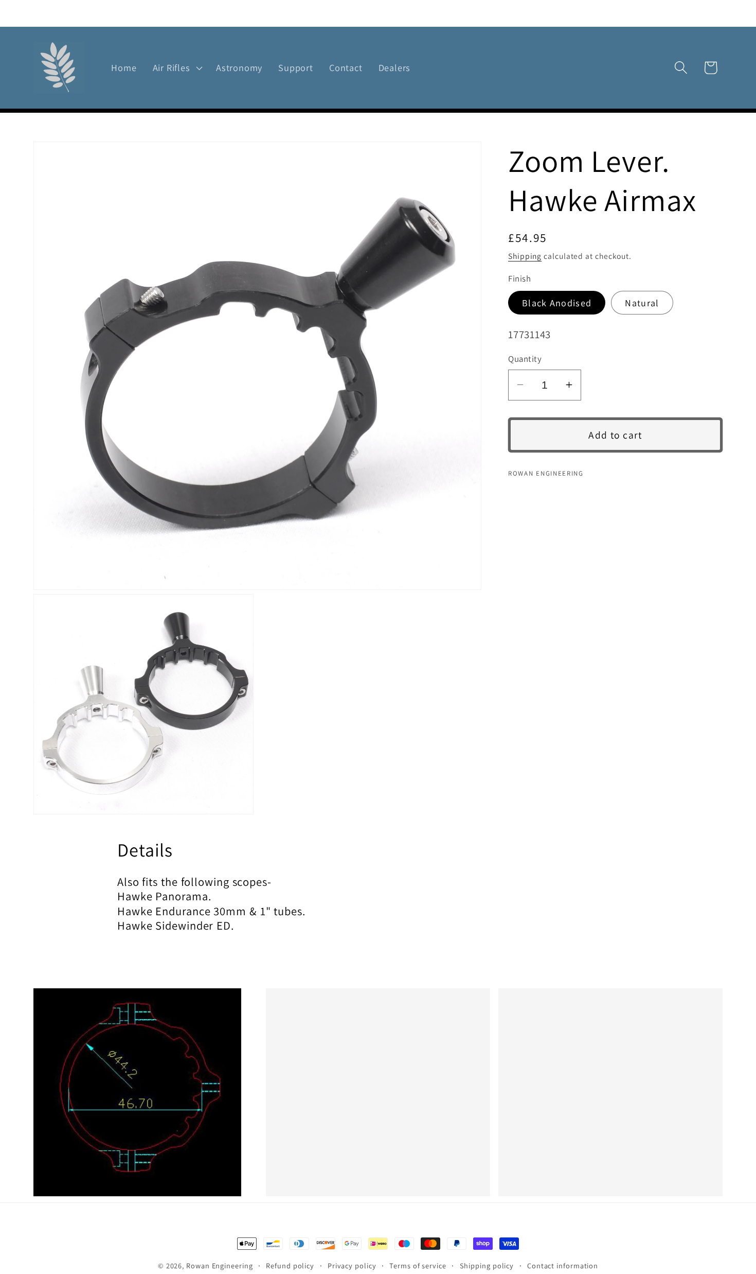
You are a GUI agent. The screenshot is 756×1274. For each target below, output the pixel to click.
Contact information (562, 1265)
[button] (176, 68)
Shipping (525, 256)
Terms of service (417, 1265)
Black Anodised (556, 302)
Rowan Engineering (219, 1265)
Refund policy (290, 1265)
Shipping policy (487, 1265)
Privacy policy (352, 1265)
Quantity (525, 358)
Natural (642, 302)
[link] (145, 1092)
